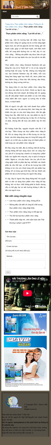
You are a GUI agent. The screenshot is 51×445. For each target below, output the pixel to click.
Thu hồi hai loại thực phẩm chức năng (23, 216)
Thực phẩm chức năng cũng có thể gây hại (25, 212)
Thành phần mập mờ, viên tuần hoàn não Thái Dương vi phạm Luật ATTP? (26, 221)
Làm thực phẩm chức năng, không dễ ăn (24, 201)
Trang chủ (9, 24)
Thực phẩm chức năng (23, 24)
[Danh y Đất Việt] (25, 4)
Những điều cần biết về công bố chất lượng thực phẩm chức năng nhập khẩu (25, 206)
